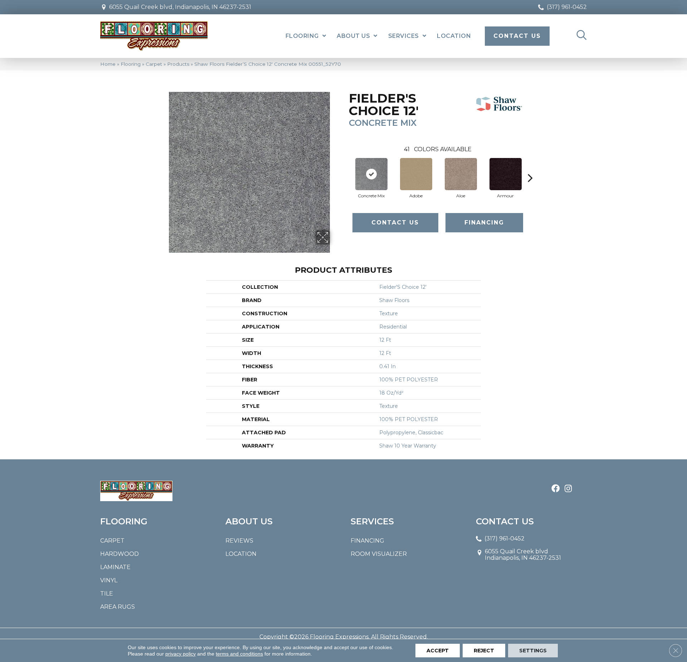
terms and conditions (239, 654)
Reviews (239, 540)
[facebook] (555, 489)
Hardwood (119, 553)
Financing (484, 222)
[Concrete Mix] (371, 174)
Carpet (154, 64)
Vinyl (108, 580)
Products (178, 64)
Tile (106, 593)
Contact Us (395, 222)
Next (530, 167)
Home (108, 64)
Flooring (131, 64)
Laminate (115, 567)
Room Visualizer (379, 553)
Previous (345, 167)
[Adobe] (416, 174)
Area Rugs (117, 606)
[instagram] (568, 489)
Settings (533, 650)
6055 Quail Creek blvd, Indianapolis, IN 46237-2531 (180, 7)
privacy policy (180, 654)
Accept (438, 650)
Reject (484, 650)
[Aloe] (461, 174)
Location (241, 553)
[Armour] (505, 174)
